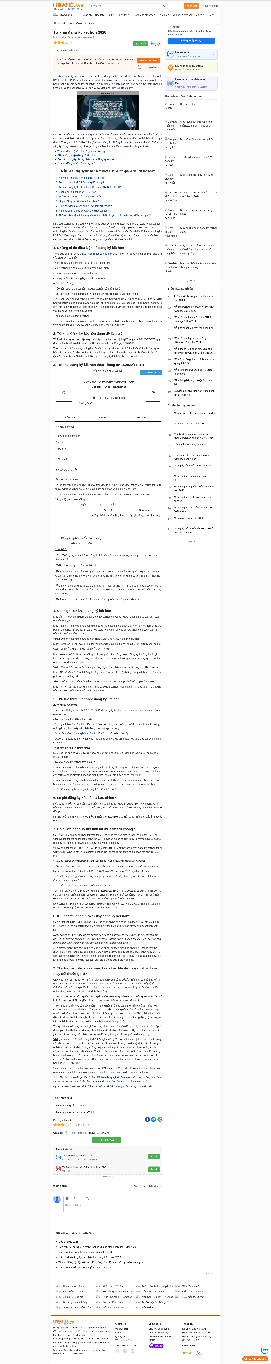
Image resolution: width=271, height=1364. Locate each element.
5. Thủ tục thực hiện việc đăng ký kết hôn (78, 196)
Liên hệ (119, 1332)
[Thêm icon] (67, 1198)
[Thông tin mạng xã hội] (156, 1349)
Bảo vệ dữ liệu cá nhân (160, 1336)
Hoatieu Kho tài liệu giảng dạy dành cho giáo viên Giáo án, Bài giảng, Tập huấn (68, 6)
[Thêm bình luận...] (113, 1207)
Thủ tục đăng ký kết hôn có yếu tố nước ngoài (82, 151)
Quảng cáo (120, 1336)
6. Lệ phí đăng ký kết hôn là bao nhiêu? (78, 201)
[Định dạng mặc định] (87, 1198)
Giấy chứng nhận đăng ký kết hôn (76, 155)
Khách (176, 27)
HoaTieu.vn (67, 1322)
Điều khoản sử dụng (159, 1329)
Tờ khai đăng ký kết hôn (68, 76)
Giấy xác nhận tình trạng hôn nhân (74, 733)
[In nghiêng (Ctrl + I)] (79, 1198)
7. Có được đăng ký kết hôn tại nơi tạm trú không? (84, 206)
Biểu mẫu (66, 23)
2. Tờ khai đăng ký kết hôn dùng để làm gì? (80, 182)
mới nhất (117, 1077)
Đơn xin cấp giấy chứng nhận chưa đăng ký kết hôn (86, 159)
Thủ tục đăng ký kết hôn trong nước (77, 163)
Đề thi (211, 15)
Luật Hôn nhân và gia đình (97, 253)
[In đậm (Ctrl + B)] (74, 1198)
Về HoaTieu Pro (123, 1340)
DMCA (152, 1340)
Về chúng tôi (121, 1329)
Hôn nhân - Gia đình (86, 23)
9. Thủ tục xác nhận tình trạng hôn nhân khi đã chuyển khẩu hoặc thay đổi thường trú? (103, 215)
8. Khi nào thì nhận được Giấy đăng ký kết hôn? (82, 210)
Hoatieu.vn (55, 24)
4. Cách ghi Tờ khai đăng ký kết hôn (76, 192)
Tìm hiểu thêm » (114, 64)
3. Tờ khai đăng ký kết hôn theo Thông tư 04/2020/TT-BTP (88, 187)
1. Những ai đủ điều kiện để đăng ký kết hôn (80, 177)
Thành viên (191, 6)
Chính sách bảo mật (159, 1332)
